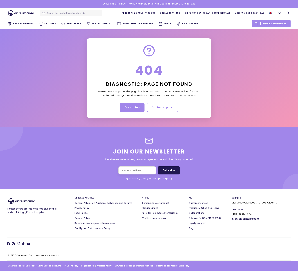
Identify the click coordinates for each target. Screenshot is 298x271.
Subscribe (169, 170)
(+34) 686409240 (242, 214)
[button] (279, 13)
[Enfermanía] (21, 13)
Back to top (132, 107)
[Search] (42, 13)
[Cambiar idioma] (271, 13)
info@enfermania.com (245, 219)
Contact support (162, 107)
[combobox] (73, 13)
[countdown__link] (271, 23)
